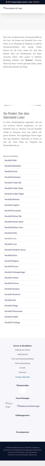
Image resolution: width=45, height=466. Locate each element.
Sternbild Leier (10, 238)
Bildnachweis (33, 455)
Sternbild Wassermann (13, 311)
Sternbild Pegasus (12, 261)
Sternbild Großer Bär (13, 183)
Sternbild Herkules (12, 199)
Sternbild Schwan (12, 283)
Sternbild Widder (11, 317)
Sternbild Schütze (12, 278)
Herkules (29, 60)
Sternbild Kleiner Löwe (14, 227)
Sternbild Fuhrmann (12, 177)
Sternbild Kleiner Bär (13, 216)
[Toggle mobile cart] (37, 9)
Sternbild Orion (11, 255)
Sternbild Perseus (11, 266)
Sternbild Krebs (11, 233)
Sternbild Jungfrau (12, 205)
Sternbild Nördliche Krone (15, 250)
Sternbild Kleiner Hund (14, 222)
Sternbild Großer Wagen (14, 194)
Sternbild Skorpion (12, 289)
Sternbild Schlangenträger (15, 272)
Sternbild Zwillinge (12, 322)
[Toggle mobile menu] (41, 9)
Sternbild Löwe (11, 244)
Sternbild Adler (11, 160)
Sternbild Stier (10, 300)
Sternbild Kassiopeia (13, 210)
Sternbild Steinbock (12, 294)
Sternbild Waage (11, 306)
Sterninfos (11, 455)
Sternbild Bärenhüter (13, 166)
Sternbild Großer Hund (14, 188)
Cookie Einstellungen (21, 455)
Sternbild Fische (11, 171)
